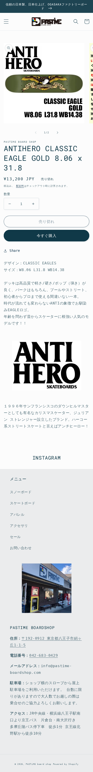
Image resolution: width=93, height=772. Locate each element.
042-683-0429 (43, 655)
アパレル (17, 514)
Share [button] (14, 251)
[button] (6, 21)
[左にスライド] (35, 132)
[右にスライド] (57, 132)
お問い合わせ (21, 548)
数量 (7, 194)
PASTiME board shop (38, 764)
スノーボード (21, 492)
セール (15, 537)
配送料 (20, 186)
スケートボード (22, 503)
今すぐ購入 (47, 236)
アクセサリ (19, 526)
